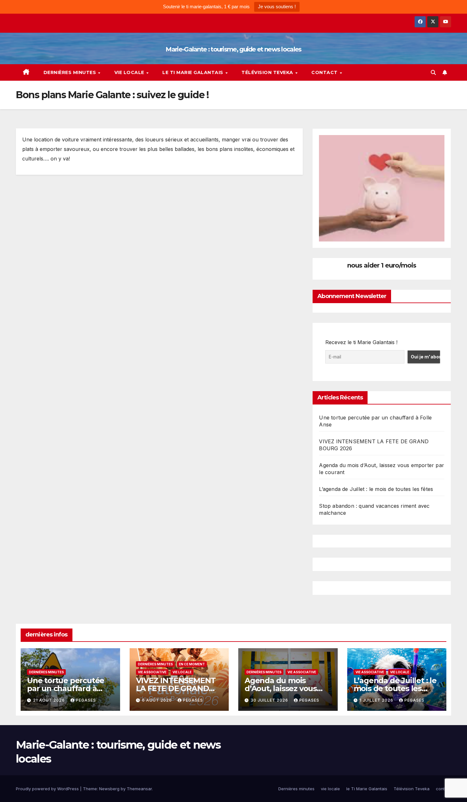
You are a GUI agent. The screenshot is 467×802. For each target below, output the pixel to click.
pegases (86, 700)
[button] (433, 72)
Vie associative (152, 672)
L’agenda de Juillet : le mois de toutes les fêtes (376, 489)
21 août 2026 (49, 700)
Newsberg (109, 788)
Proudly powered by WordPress (48, 788)
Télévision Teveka (267, 72)
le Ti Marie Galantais (193, 72)
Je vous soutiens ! (277, 6)
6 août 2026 (157, 700)
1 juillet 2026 (377, 700)
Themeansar (139, 788)
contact (325, 72)
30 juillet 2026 (270, 700)
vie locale (130, 72)
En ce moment (192, 664)
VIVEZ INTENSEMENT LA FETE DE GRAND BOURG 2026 (176, 688)
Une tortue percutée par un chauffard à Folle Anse (65, 688)
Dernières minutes (71, 72)
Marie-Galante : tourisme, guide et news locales (233, 49)
